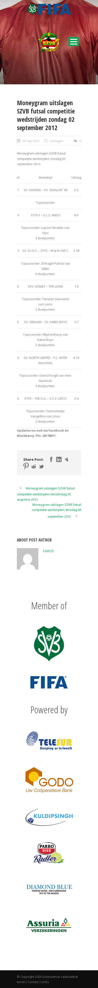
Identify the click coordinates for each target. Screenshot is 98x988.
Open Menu (74, 41)
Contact (33, 982)
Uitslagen (56, 141)
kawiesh (48, 550)
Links (45, 982)
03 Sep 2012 (30, 141)
